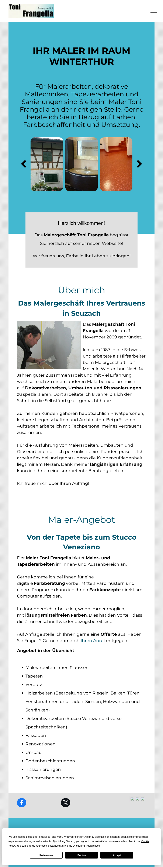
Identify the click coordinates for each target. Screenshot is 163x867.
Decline (81, 855)
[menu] (153, 10)
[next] (139, 164)
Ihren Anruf (93, 640)
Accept (117, 855)
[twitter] (65, 803)
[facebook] (21, 803)
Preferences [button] (93, 845)
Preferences (46, 855)
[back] (23, 164)
